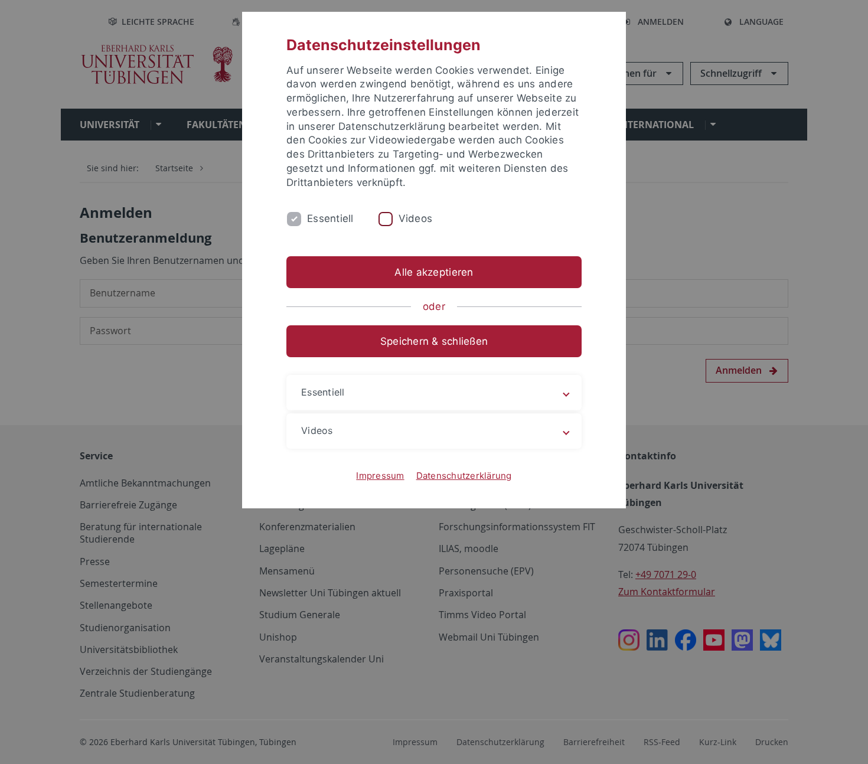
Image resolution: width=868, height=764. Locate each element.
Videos (416, 218)
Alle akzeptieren (433, 272)
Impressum (380, 475)
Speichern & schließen (434, 341)
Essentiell (330, 218)
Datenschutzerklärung (464, 475)
